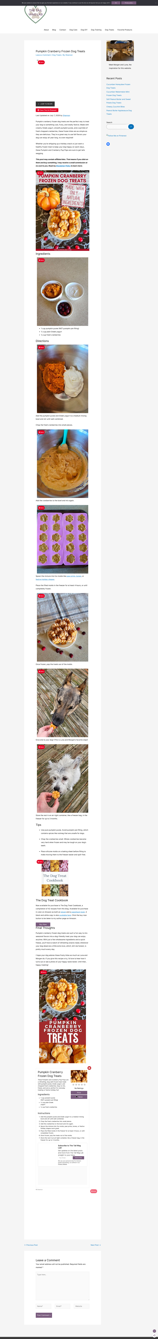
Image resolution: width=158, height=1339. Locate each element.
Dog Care (73, 30)
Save (42, 62)
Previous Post (31, 1245)
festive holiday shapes (45, 579)
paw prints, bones (74, 576)
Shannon (66, 115)
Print (79, 1093)
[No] (156, 3)
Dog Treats (109, 30)
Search (109, 122)
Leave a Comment (43, 55)
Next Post (96, 1245)
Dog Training (96, 30)
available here (65, 915)
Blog (54, 30)
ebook (63, 912)
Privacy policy (129, 3)
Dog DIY (84, 30)
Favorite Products (124, 30)
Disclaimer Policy (63, 166)
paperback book (78, 912)
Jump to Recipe (46, 104)
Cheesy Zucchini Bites (115, 107)
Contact (62, 30)
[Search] (131, 126)
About (46, 30)
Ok (116, 3)
